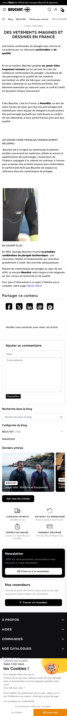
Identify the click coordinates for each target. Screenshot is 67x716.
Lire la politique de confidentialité (18, 701)
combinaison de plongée (29, 46)
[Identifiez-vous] (55, 9)
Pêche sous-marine (38, 19)
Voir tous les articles (18, 498)
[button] (49, 9)
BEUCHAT (21, 19)
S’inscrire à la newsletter (34, 571)
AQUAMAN (8, 439)
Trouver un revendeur (35, 602)
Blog (10, 19)
